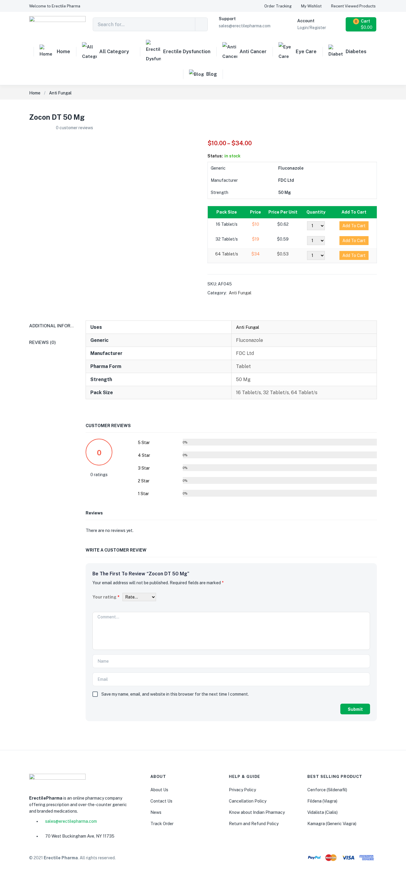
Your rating (105, 597)
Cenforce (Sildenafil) (327, 789)
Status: (215, 156)
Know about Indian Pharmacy (257, 812)
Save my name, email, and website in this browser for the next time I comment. (175, 694)
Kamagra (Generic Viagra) (331, 823)
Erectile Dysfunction (186, 51)
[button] (54, 6)
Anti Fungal (60, 93)
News (155, 812)
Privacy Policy (242, 789)
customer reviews (74, 127)
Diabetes (356, 51)
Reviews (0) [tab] (42, 342)
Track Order (162, 823)
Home (63, 51)
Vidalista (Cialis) (322, 812)
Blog (211, 74)
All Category (114, 51)
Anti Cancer (253, 51)
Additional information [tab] (58, 325)
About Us (159, 789)
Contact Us (161, 801)
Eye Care (306, 51)
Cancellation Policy (247, 801)
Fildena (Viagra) (322, 801)
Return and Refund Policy (253, 823)
